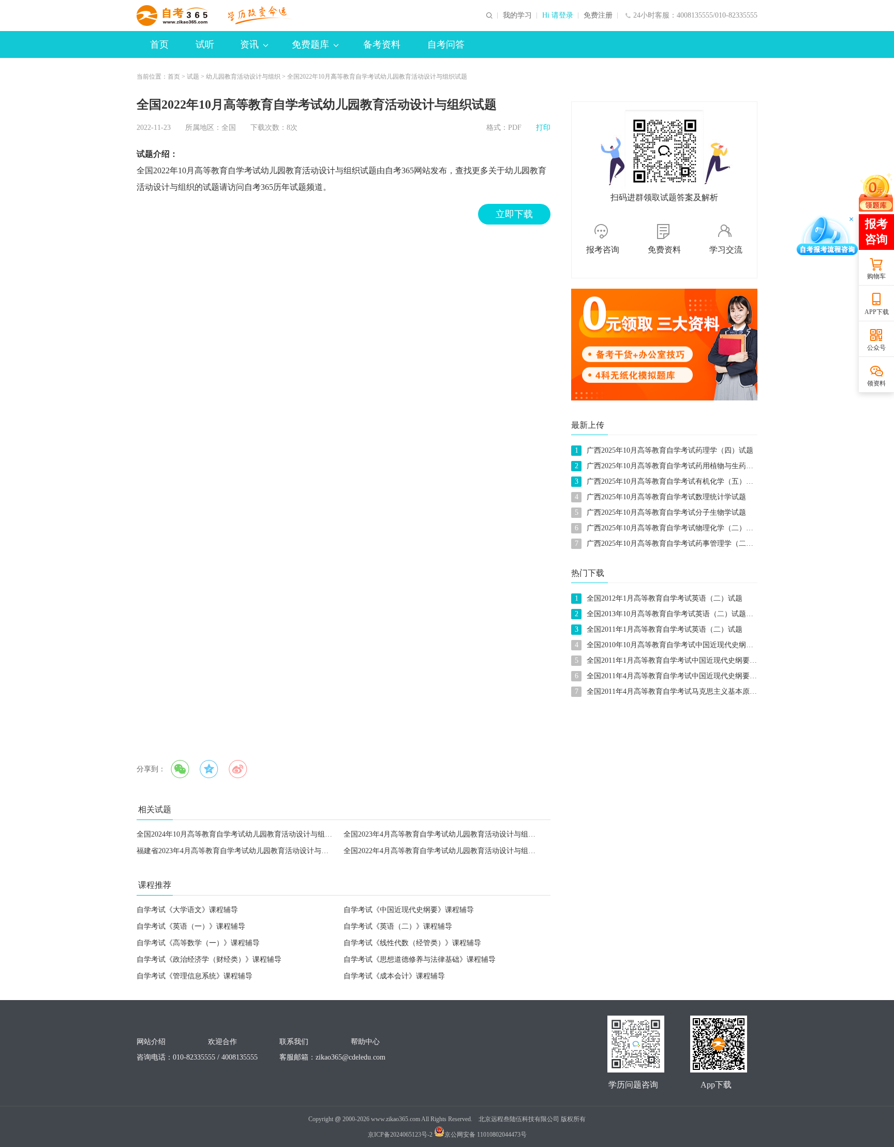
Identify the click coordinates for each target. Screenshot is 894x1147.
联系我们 (293, 1042)
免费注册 (598, 15)
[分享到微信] (180, 769)
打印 (543, 127)
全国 (228, 127)
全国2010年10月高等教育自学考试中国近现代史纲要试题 (677, 645)
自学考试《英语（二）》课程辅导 (398, 926)
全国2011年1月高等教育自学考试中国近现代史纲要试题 (675, 660)
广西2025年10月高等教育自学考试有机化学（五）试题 (674, 481)
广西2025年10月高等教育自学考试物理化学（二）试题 (674, 528)
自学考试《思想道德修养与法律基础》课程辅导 (420, 959)
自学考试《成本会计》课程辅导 (394, 976)
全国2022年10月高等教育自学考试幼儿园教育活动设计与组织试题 (377, 76)
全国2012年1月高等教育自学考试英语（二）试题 (664, 598)
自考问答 (446, 44)
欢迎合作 (222, 1042)
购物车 (876, 276)
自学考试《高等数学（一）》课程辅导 (198, 943)
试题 (193, 76)
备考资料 (381, 44)
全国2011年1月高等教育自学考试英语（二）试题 (664, 629)
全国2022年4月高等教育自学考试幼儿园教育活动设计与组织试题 (447, 851)
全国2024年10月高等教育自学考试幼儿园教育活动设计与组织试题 (242, 834)
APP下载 (877, 312)
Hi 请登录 (557, 15)
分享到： (151, 769)
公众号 (876, 347)
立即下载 (514, 214)
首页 (159, 44)
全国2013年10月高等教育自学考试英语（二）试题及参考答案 (684, 614)
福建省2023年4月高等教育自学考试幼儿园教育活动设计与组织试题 (243, 851)
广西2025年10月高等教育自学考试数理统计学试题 (666, 497)
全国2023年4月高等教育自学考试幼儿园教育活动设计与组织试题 (447, 834)
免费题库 (310, 44)
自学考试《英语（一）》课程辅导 (191, 926)
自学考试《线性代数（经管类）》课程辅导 (412, 943)
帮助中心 (365, 1042)
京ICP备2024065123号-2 (400, 1134)
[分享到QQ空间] (209, 769)
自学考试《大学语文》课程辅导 (187, 910)
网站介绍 (151, 1042)
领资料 (876, 383)
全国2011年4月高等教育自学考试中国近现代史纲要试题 (675, 676)
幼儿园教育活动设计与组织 (243, 76)
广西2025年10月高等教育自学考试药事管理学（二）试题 (677, 543)
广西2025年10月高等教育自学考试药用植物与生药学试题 (677, 466)
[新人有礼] (664, 344)
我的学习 (517, 15)
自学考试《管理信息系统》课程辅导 (194, 976)
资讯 (249, 44)
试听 (205, 44)
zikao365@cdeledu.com (350, 1057)
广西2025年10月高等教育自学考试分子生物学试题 (666, 512)
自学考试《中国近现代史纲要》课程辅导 (409, 910)
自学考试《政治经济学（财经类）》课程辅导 (209, 959)
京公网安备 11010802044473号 (485, 1134)
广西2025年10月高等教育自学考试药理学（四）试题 (670, 450)
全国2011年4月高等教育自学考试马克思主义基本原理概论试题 (686, 691)
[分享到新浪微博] (238, 769)
